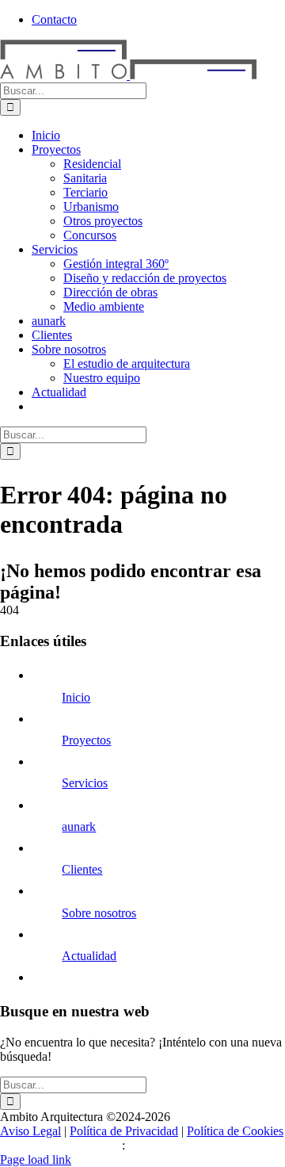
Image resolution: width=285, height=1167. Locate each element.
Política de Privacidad (124, 1131)
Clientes (82, 869)
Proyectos (86, 740)
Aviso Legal (30, 1131)
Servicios (85, 783)
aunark (79, 826)
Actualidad (89, 955)
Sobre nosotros (99, 913)
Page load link (35, 1159)
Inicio (76, 697)
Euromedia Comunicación (193, 1145)
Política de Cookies (235, 1131)
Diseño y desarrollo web (61, 1145)
